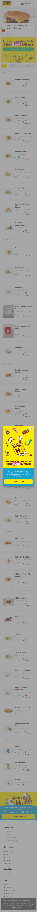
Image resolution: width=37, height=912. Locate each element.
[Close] (31, 429)
